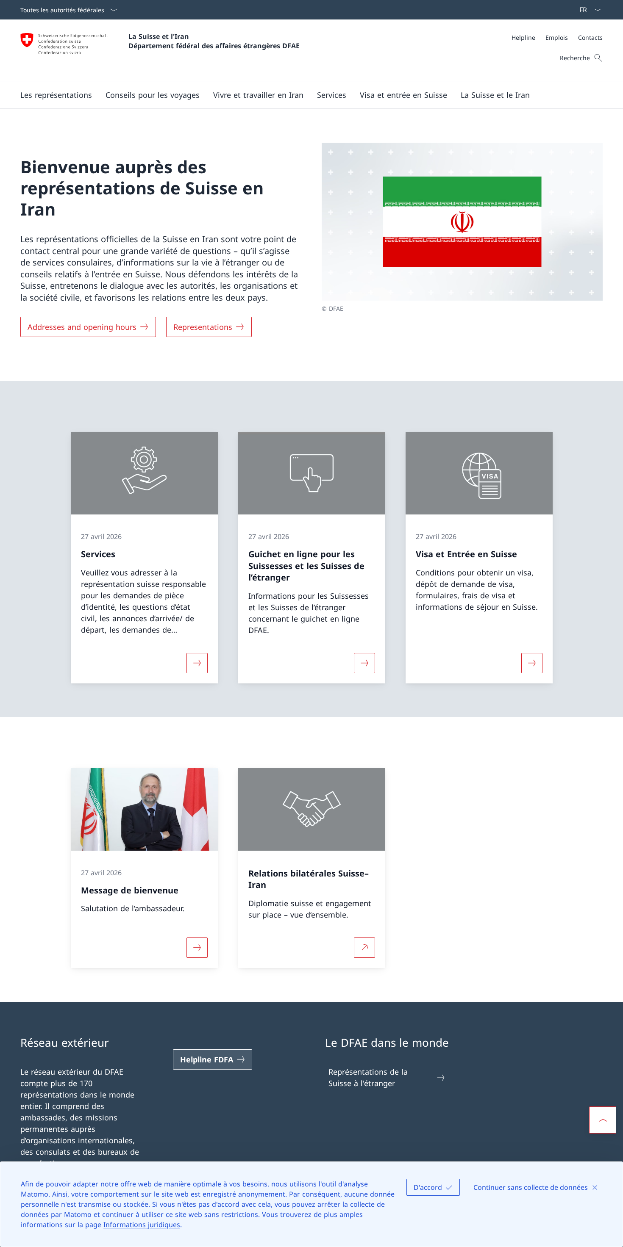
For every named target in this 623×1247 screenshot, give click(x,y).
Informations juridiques (141, 1224)
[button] (56, 94)
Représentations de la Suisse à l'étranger (368, 1077)
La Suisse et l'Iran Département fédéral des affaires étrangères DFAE (214, 41)
